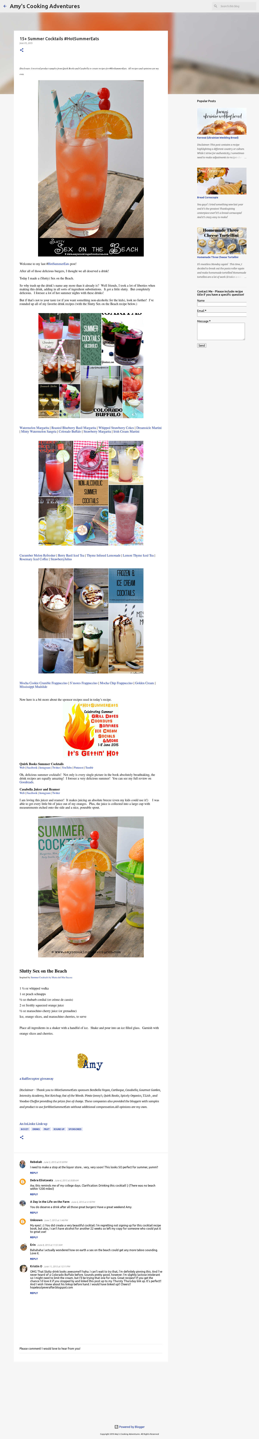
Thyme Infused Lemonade (104, 555)
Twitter (56, 767)
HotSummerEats (58, 263)
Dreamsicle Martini (149, 427)
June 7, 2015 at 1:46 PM (56, 1220)
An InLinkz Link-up (33, 1124)
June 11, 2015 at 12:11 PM (57, 1266)
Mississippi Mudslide (33, 686)
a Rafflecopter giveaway (36, 1078)
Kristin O (36, 1266)
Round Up (59, 1129)
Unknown (36, 1220)
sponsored (75, 1129)
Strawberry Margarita (97, 431)
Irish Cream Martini (126, 431)
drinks (36, 1129)
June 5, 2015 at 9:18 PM (55, 1162)
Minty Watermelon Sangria (38, 431)
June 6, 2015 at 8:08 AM (66, 1180)
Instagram (44, 767)
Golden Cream (144, 683)
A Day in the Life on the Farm (50, 1201)
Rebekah (36, 1161)
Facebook (32, 767)
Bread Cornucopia (207, 197)
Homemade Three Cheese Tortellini (217, 257)
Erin (33, 1244)
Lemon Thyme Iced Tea (138, 555)
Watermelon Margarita (34, 427)
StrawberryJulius (61, 559)
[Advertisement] (91, 1391)
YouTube (67, 767)
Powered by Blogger (132, 1426)
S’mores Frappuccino (83, 683)
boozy (25, 1129)
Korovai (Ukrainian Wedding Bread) (218, 137)
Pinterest (78, 767)
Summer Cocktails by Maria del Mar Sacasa (51, 977)
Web (22, 767)
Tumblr (89, 767)
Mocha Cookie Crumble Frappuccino (43, 683)
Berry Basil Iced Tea (71, 555)
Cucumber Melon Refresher (38, 555)
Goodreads (26, 782)
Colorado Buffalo (70, 431)
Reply (34, 1172)
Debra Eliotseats (41, 1180)
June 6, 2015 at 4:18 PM (83, 1202)
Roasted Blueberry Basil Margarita (73, 427)
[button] (22, 50)
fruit (47, 1129)
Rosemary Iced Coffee (34, 559)
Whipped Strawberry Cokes (116, 427)
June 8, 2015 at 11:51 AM (49, 1245)
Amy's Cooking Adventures (45, 6)
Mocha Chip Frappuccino (116, 683)
